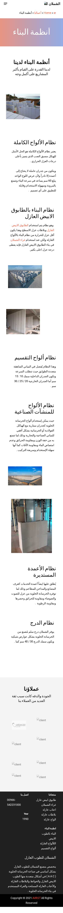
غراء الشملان (18, 239)
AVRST (36, 898)
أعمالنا (37, 12)
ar (55, 12)
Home (47, 12)
